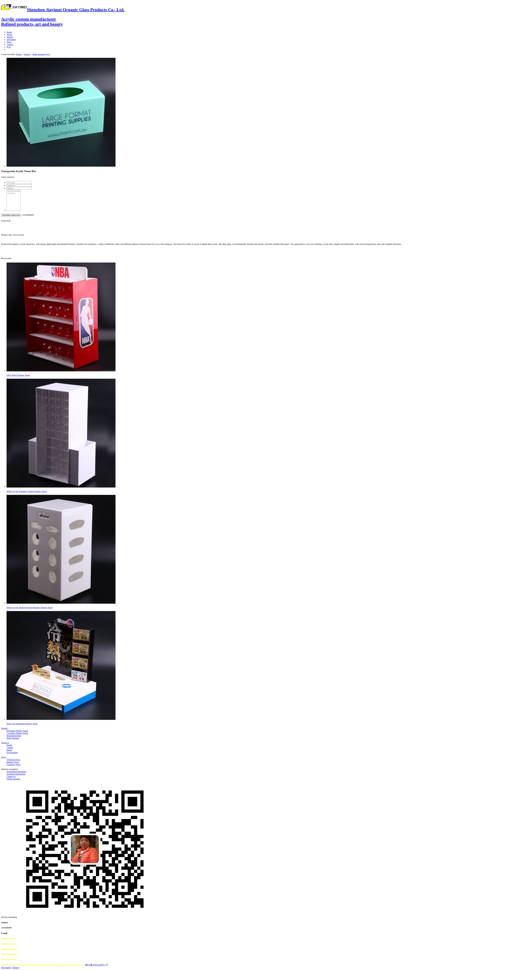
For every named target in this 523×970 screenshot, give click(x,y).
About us (5, 743)
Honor (9, 750)
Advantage (11, 39)
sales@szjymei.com (8, 944)
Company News (14, 764)
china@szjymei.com (8, 938)
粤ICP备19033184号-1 (95, 965)
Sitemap (15, 967)
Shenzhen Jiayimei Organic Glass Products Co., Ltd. (62, 17)
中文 (9, 47)
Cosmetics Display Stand (17, 733)
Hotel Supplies (38, 54)
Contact (10, 44)
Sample (10, 37)
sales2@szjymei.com (9, 949)
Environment (12, 752)
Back (48, 54)
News (9, 42)
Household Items (14, 736)
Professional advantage (16, 771)
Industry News (13, 762)
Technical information (16, 774)
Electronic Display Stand (17, 731)
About (9, 34)
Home (9, 32)
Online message (13, 779)
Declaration (6, 967)
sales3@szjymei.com (9, 954)
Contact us (11, 776)
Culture (10, 748)
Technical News (13, 759)
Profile (9, 745)
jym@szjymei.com (8, 959)
